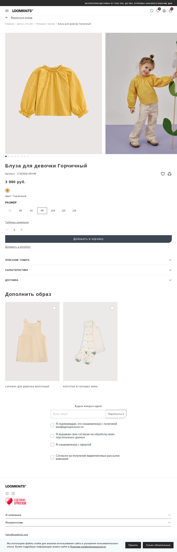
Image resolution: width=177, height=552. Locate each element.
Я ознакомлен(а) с (73, 444)
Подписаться (116, 414)
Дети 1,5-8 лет (25, 24)
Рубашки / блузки (45, 24)
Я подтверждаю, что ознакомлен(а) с (86, 425)
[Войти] (164, 10)
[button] (88, 260)
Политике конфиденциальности (88, 546)
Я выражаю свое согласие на (85, 436)
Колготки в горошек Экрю (80, 386)
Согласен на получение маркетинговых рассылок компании (87, 457)
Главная (9, 24)
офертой (85, 444)
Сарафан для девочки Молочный (27, 386)
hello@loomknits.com (17, 534)
